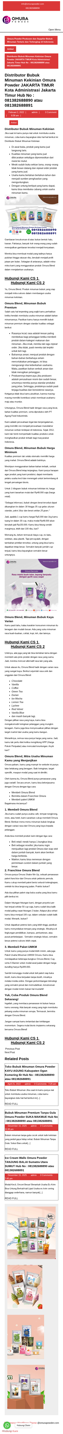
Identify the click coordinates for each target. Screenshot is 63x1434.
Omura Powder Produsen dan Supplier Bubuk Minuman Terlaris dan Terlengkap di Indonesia (30, 40)
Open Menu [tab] (54, 29)
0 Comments (40, 1084)
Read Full (11, 1104)
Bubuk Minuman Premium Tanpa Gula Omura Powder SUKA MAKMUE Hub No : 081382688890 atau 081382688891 (31, 1116)
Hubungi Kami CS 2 (28, 283)
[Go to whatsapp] (7, 1425)
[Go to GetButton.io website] (7, 1431)
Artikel (10, 49)
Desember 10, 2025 (17, 1126)
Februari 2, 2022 (16, 112)
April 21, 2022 (14, 1084)
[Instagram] (32, 12)
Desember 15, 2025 (17, 1175)
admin (35, 112)
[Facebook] (27, 12)
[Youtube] (36, 12)
